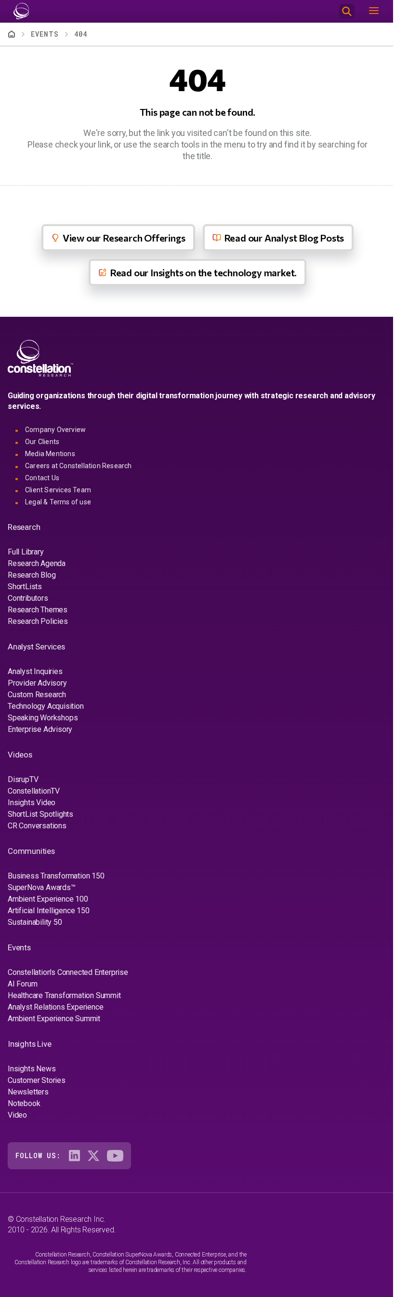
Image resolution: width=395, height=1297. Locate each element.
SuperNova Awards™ (42, 887)
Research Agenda (37, 563)
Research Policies (38, 621)
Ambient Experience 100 (48, 899)
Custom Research (37, 694)
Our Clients (42, 442)
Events (45, 34)
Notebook (24, 1103)
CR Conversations (37, 825)
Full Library (26, 551)
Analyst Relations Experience (55, 1007)
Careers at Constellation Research (78, 466)
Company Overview (55, 429)
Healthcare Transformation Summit (64, 995)
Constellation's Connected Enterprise (68, 972)
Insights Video (31, 802)
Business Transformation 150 (56, 875)
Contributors (28, 598)
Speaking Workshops (43, 717)
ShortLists (25, 586)
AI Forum (22, 983)
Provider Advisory (37, 683)
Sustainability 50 (35, 922)
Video (17, 1115)
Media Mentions (50, 454)
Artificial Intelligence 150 (49, 910)
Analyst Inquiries (35, 671)
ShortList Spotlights (40, 814)
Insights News (31, 1068)
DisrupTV (23, 779)
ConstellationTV (34, 791)
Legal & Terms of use (58, 502)
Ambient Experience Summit (54, 1018)
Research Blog (31, 575)
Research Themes (37, 609)
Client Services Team (58, 490)
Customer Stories (37, 1080)
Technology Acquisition (46, 706)
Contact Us (42, 478)
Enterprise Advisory (40, 729)
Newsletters (28, 1091)
